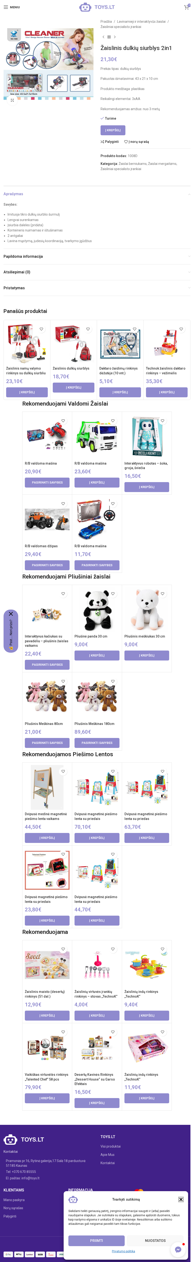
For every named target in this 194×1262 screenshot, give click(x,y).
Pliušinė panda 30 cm (91, 636)
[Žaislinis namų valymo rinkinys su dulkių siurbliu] (27, 343)
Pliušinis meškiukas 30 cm (144, 636)
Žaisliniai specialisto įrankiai (121, 27)
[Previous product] (103, 37)
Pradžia (106, 21)
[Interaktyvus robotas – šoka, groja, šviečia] (146, 436)
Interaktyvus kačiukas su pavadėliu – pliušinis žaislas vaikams (46, 640)
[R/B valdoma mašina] (47, 436)
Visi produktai (111, 1146)
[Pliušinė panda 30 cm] (97, 609)
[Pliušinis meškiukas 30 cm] (146, 609)
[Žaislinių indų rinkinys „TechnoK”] (146, 965)
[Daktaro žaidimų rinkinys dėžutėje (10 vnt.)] (120, 343)
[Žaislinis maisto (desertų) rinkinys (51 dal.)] (47, 965)
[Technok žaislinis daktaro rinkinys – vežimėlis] (167, 343)
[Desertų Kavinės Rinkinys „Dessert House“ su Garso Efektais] (97, 1048)
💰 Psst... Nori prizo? (11, 635)
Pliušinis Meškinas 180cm (95, 724)
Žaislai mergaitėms (162, 164)
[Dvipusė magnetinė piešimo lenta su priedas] (146, 787)
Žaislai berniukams (133, 164)
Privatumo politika (123, 1251)
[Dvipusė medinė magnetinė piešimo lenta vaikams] (47, 787)
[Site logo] (97, 7)
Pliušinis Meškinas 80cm (44, 724)
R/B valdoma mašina (41, 463)
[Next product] (115, 37)
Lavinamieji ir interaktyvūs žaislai (141, 21)
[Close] (11, 614)
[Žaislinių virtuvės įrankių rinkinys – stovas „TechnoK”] (97, 965)
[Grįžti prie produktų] (109, 37)
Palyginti (10, 1216)
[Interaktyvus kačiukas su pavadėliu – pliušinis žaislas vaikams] (47, 609)
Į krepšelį (113, 130)
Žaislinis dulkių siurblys (71, 368)
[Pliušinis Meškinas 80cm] (47, 697)
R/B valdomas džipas (41, 546)
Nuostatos (155, 1241)
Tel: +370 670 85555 (21, 1172)
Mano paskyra (14, 1200)
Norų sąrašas (13, 1208)
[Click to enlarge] (12, 100)
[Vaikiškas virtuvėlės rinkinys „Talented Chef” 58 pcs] (47, 1048)
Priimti (96, 1241)
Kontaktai (108, 1163)
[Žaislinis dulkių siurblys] (73, 343)
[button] (181, 1199)
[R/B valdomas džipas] (47, 519)
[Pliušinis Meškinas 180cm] (97, 697)
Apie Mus (108, 1155)
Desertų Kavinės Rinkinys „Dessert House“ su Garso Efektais (95, 1079)
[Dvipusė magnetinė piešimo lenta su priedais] (97, 787)
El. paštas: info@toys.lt (23, 1178)
